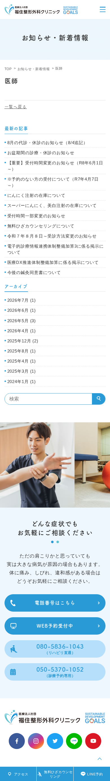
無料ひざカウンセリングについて (40, 226)
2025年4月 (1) (21, 361)
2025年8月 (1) (21, 351)
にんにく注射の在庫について (36, 195)
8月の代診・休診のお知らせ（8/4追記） (47, 142)
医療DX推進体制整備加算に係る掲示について (53, 262)
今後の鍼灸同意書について (34, 272)
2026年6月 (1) (21, 310)
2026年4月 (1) (21, 331)
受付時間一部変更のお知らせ (36, 216)
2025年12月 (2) (22, 341)
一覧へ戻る (16, 107)
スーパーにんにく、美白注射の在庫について (52, 205)
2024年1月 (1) (21, 381)
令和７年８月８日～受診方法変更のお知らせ (52, 236)
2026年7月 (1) (21, 300)
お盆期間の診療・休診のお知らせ (40, 153)
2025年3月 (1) (21, 371)
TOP (8, 69)
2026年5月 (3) (21, 321)
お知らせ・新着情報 (33, 69)
